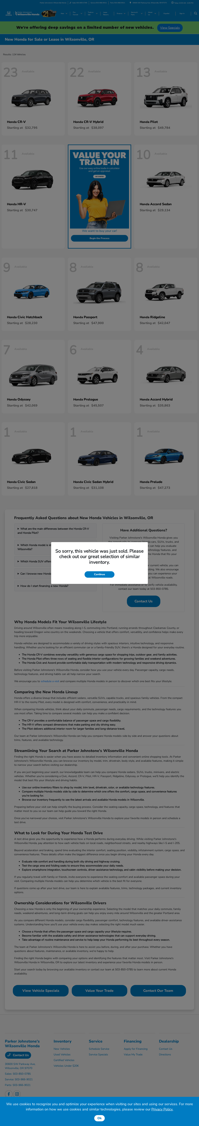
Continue (99, 574)
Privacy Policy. (162, 1109)
